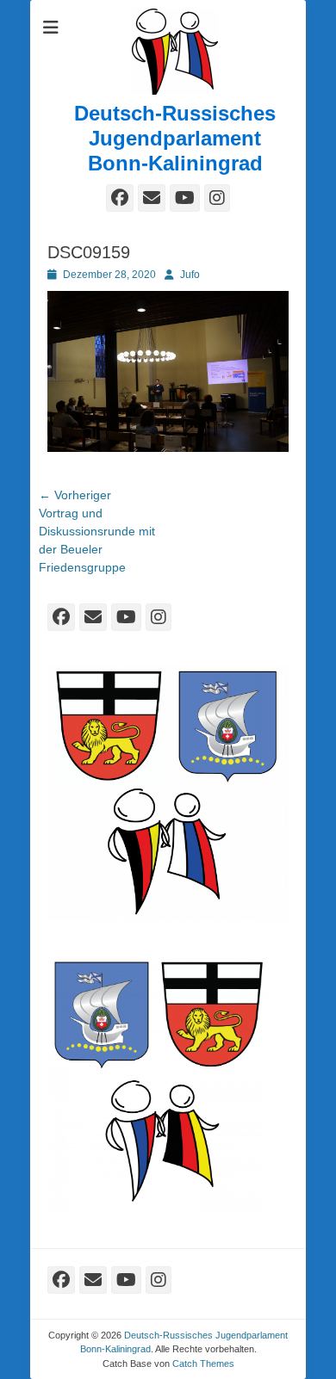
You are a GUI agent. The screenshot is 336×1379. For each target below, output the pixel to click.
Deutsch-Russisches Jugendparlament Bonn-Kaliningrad (175, 138)
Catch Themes (203, 1363)
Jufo (190, 275)
